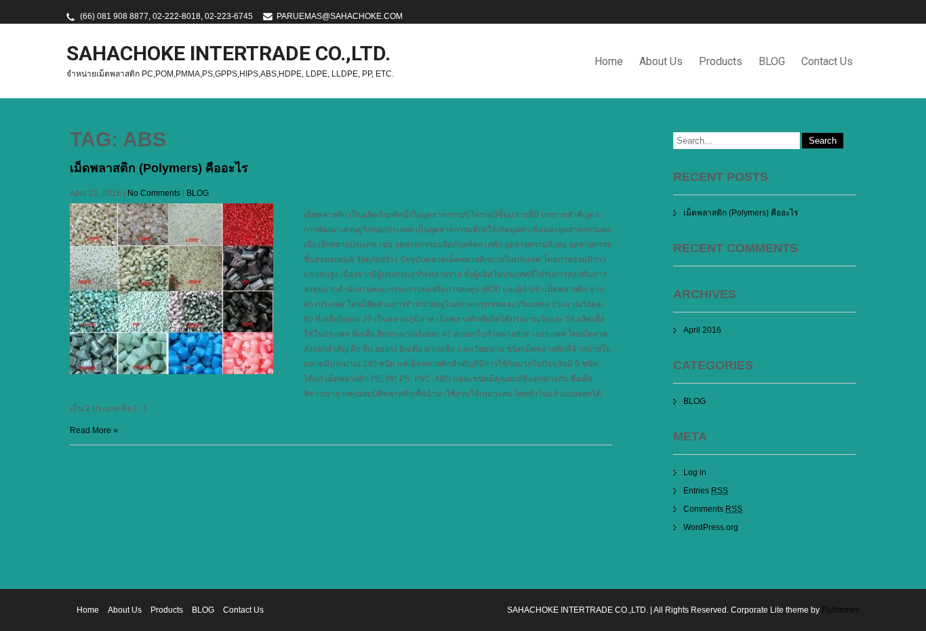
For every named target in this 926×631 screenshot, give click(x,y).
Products (720, 61)
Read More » (94, 430)
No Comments (153, 193)
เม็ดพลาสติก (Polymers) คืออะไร (159, 168)
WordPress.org (710, 527)
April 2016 (702, 330)
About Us (661, 61)
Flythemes (840, 610)
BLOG (772, 61)
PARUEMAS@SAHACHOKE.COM (340, 16)
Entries (705, 490)
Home (609, 61)
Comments (712, 509)
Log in (694, 472)
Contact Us (827, 61)
